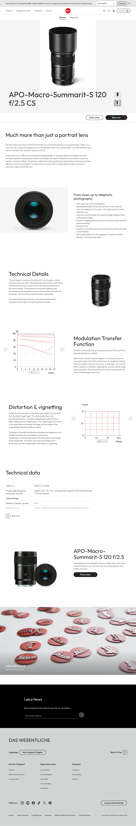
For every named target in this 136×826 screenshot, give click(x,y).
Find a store (114, 11)
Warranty (48, 815)
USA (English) (102, 3)
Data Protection (23, 815)
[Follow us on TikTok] (39, 803)
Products (9, 11)
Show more (16, 516)
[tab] (31, 372)
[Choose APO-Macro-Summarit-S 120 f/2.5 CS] (117, 103)
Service (49, 11)
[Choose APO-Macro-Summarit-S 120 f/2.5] (117, 95)
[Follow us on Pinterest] (50, 803)
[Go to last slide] (12, 349)
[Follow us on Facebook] (33, 803)
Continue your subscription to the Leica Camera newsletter (81, 714)
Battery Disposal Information (65, 815)
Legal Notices (37, 815)
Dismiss (129, 3)
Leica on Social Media (114, 803)
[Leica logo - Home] (68, 10)
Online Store (122, 11)
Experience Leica (23, 11)
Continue (122, 3)
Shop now (116, 117)
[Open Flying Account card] (109, 11)
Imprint (11, 815)
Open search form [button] (104, 11)
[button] (124, 752)
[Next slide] (55, 349)
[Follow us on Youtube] (28, 803)
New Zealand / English (33, 752)
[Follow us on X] (44, 803)
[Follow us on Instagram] (22, 803)
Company (38, 11)
